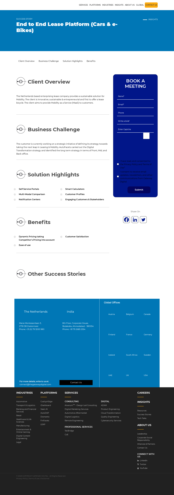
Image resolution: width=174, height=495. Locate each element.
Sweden (147, 355)
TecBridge (69, 431)
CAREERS (143, 392)
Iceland (111, 355)
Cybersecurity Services (111, 420)
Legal (18, 442)
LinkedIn (142, 460)
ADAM (104, 405)
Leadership (142, 434)
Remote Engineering (74, 420)
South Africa (131, 355)
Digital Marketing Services (76, 409)
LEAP (43, 424)
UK (127, 375)
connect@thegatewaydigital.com (35, 384)
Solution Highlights (73, 61)
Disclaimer (44, 478)
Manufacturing (23, 426)
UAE (110, 375)
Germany (148, 334)
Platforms (95, 5)
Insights (119, 5)
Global (140, 5)
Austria (111, 314)
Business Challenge (49, 61)
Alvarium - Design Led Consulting (81, 405)
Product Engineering (110, 409)
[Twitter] (143, 219)
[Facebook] (126, 219)
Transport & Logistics (25, 405)
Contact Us (151, 5)
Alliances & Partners (146, 444)
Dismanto (45, 417)
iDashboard (46, 405)
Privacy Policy (131, 164)
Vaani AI (44, 409)
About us (130, 5)
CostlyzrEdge (46, 401)
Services (83, 5)
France (129, 334)
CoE (66, 434)
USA (146, 375)
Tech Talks (141, 418)
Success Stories (144, 414)
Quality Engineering (110, 417)
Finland (111, 334)
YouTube (142, 468)
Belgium (130, 314)
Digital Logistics (72, 417)
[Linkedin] (134, 219)
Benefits (91, 61)
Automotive (21, 401)
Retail (18, 415)
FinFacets (45, 420)
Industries (107, 5)
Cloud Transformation (111, 413)
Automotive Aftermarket (76, 413)
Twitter (141, 464)
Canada (147, 314)
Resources (141, 411)
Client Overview (26, 61)
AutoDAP (45, 413)
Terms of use (34, 478)
